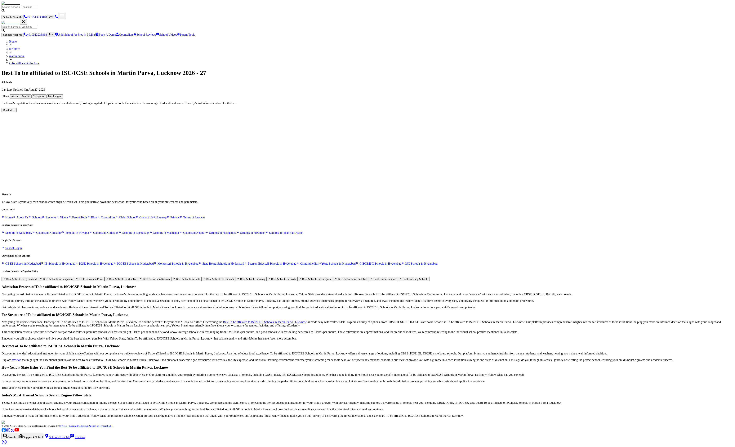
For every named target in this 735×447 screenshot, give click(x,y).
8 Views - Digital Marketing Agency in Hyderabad (85, 425)
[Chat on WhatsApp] (4, 443)
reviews (16, 360)
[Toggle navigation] (62, 16)
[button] (367, 9)
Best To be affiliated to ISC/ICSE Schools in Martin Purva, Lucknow (264, 322)
